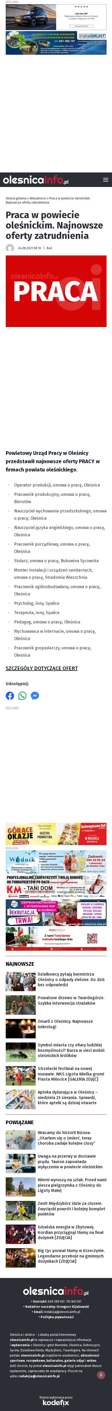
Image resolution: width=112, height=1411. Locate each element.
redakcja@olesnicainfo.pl (62, 1312)
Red (49, 248)
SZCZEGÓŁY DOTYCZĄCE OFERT (42, 668)
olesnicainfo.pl (54, 1366)
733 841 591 (73, 1301)
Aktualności (38, 198)
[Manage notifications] (101, 1375)
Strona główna (16, 198)
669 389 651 (56, 1301)
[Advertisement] (56, 111)
